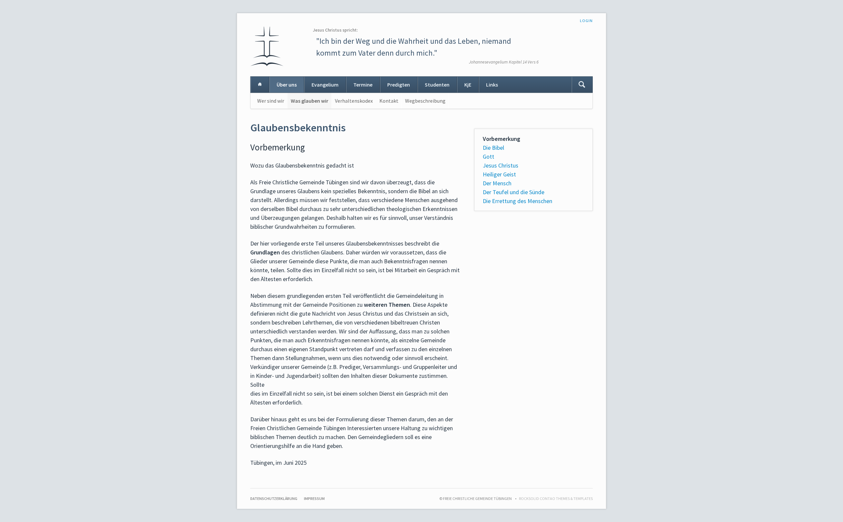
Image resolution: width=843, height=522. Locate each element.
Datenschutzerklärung (273, 498)
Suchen (581, 84)
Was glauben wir (309, 100)
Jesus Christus (500, 165)
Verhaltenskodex (354, 100)
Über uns (287, 84)
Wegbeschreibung (425, 100)
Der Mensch (497, 183)
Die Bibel (493, 147)
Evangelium (325, 84)
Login (586, 20)
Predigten (398, 84)
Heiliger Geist (499, 174)
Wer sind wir (270, 100)
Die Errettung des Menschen (517, 201)
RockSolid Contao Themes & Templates (556, 498)
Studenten (437, 84)
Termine (362, 84)
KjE (467, 84)
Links (492, 84)
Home (260, 84)
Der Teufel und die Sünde (513, 192)
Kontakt (388, 100)
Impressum (314, 498)
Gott (488, 156)
